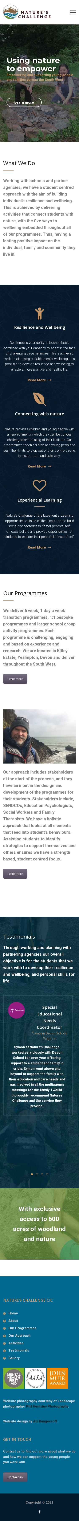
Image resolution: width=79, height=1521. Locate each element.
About (13, 1321)
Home (13, 1313)
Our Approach (19, 1336)
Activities (16, 1343)
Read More (37, 380)
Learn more (24, 102)
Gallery (14, 1358)
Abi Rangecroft (45, 1421)
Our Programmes (22, 1328)
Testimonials (18, 1350)
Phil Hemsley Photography (47, 1406)
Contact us (15, 1477)
